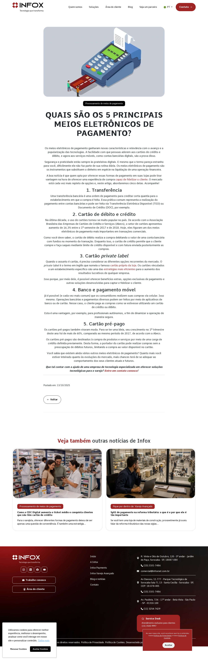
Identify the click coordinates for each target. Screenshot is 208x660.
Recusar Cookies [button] (18, 649)
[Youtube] (44, 569)
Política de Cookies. (115, 642)
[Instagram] (23, 569)
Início (93, 556)
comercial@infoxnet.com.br (155, 571)
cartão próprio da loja (123, 265)
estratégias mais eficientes (119, 269)
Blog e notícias (97, 579)
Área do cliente (113, 7)
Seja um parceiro (148, 7)
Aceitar (168, 645)
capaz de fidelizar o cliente (132, 179)
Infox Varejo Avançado (102, 573)
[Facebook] (37, 569)
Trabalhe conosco (36, 580)
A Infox (94, 562)
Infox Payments (98, 567)
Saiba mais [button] (43, 640)
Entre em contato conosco (120, 370)
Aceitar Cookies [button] (40, 649)
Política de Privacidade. (93, 642)
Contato (184, 7)
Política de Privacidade (163, 636)
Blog (130, 7)
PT (169, 7)
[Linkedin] (30, 569)
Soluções (94, 7)
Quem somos (75, 7)
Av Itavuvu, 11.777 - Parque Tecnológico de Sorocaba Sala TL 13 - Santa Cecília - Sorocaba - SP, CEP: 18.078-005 (167, 582)
